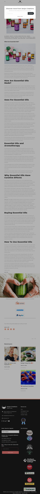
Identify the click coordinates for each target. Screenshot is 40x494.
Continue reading (20, 16)
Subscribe (31, 13)
